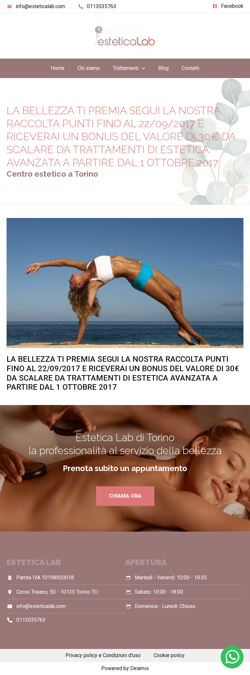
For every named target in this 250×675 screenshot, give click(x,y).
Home (57, 68)
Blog (163, 68)
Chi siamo (88, 68)
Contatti (190, 68)
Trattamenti (125, 68)
